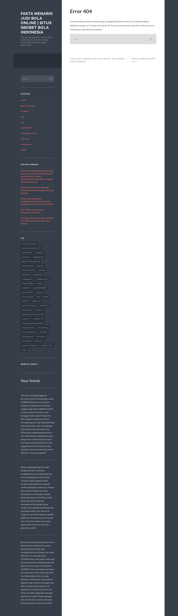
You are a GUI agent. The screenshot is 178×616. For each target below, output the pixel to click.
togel (24, 350)
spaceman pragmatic (30, 345)
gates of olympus (28, 106)
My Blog (24, 111)
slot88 (23, 150)
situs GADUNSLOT (40, 288)
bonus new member (29, 244)
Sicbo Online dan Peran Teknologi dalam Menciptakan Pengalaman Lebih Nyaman (37, 190)
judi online (26, 275)
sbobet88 (25, 288)
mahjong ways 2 (42, 279)
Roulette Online (28, 283)
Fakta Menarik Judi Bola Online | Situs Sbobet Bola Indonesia (37, 22)
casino (23, 100)
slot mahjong (43, 328)
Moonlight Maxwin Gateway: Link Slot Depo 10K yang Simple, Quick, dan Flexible (37, 221)
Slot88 (45, 297)
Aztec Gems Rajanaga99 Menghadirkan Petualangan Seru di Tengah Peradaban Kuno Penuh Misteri (37, 201)
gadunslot (39, 252)
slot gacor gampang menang (32, 323)
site (22, 117)
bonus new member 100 (31, 248)
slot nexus (25, 139)
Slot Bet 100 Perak (29, 305)
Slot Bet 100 (36, 301)
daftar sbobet (27, 252)
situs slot (39, 292)
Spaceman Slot (46, 345)
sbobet (39, 283)
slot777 (25, 301)
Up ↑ (135, 62)
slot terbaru (41, 336)
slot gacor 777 (38, 319)
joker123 (40, 266)
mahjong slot (38, 275)
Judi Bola (41, 270)
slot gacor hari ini (28, 328)
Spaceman (38, 341)
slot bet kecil (27, 310)
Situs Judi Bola (27, 292)
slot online (43, 332)
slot (22, 122)
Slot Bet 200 (44, 305)
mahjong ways (27, 279)
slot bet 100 (26, 128)
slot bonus (39, 310)
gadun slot (26, 257)
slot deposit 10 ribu (29, 133)
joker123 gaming (28, 270)
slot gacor (25, 319)
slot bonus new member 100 (32, 314)
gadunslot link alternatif (31, 261)
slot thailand (26, 144)
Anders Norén (148, 59)
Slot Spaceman (27, 336)
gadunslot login (27, 266)
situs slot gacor (27, 297)
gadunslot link (38, 257)
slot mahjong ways (29, 332)
